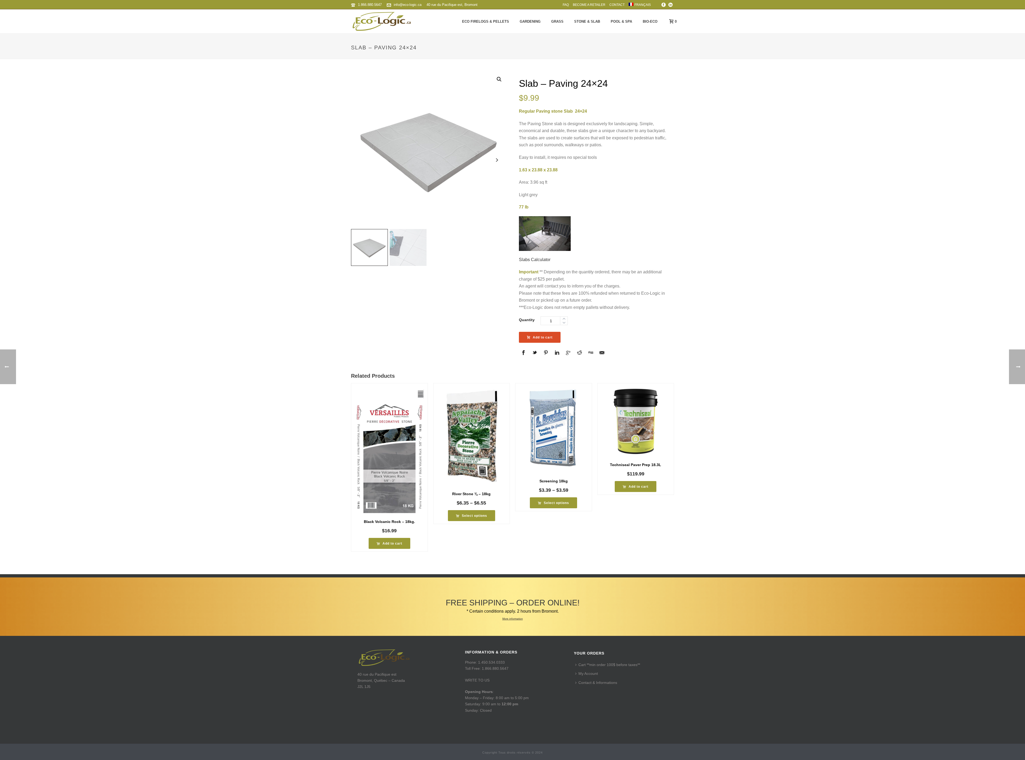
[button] (499, 79)
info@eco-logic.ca (407, 5)
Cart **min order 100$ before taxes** (609, 665)
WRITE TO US (477, 680)
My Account (588, 673)
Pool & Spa (621, 21)
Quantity (527, 320)
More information (512, 618)
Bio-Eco (650, 21)
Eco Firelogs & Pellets (485, 21)
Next (497, 160)
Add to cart (543, 337)
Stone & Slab (587, 21)
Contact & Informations (597, 682)
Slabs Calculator (534, 259)
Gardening (530, 21)
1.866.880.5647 (370, 5)
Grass (557, 21)
